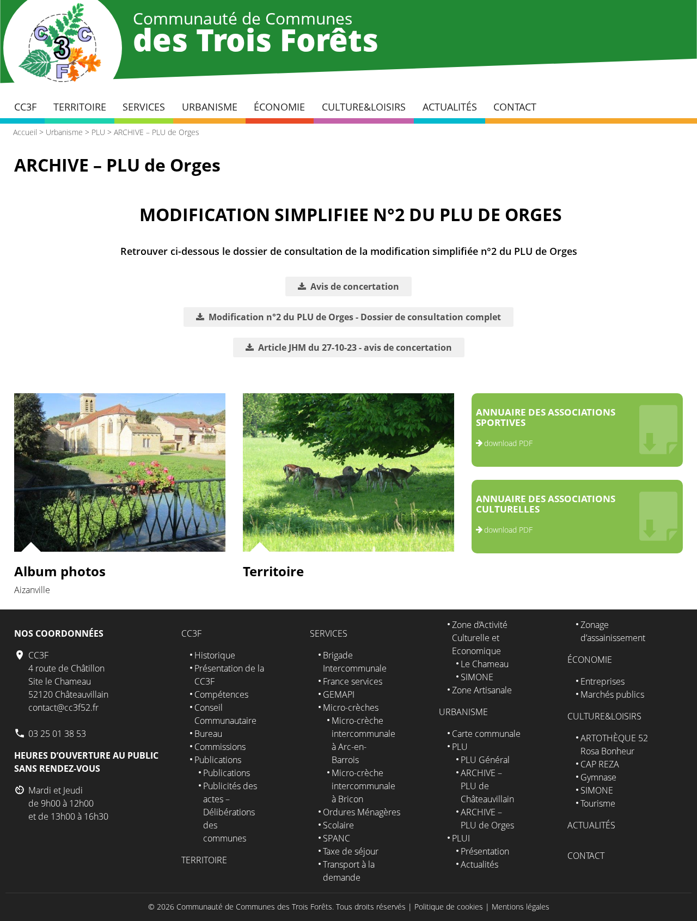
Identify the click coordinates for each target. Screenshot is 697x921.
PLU (98, 132)
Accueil (25, 132)
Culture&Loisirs (364, 106)
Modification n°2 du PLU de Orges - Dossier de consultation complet (355, 317)
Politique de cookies (448, 906)
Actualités (450, 106)
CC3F (25, 106)
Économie (279, 106)
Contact (514, 106)
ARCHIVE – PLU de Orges (156, 132)
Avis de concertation (354, 286)
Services (144, 106)
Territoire (79, 106)
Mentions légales (520, 906)
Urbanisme (209, 106)
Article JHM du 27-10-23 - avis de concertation (355, 347)
